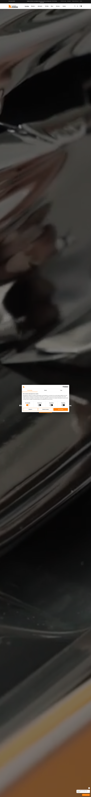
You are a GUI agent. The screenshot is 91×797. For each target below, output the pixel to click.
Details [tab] (45, 390)
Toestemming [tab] (29, 390)
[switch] (39, 405)
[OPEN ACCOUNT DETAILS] (77, 6)
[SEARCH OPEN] (74, 6)
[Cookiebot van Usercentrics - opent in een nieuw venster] (63, 387)
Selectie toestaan (45, 409)
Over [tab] (61, 390)
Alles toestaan (60, 409)
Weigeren (30, 409)
